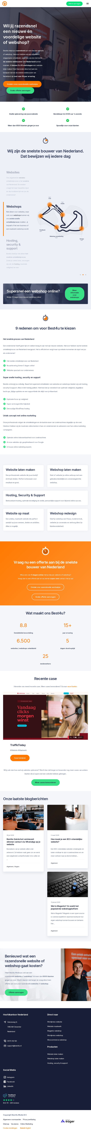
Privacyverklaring (29, 1119)
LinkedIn (10, 1086)
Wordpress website (54, 1022)
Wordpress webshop (55, 1035)
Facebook (11, 1082)
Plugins (16, 866)
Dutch (22, 1128)
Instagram (10, 1077)
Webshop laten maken (55, 1058)
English (28, 1128)
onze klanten (72, 686)
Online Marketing (26, 1124)
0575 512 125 (12, 1041)
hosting (17, 264)
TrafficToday (18, 745)
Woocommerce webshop (57, 1040)
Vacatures (15, 1124)
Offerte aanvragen (74, 4)
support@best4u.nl (14, 1046)
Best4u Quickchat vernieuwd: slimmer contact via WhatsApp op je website (23, 842)
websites (22, 178)
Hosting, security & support (57, 1063)
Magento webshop (54, 1031)
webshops (17, 215)
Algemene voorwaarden (12, 1119)
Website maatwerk (54, 1026)
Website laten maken (55, 1054)
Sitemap (6, 1124)
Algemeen (10, 866)
